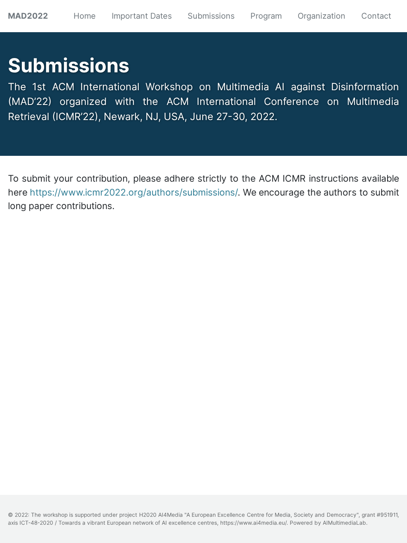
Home (85, 16)
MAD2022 (28, 16)
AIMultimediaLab (344, 523)
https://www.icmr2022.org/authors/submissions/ (134, 192)
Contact (376, 16)
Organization (321, 16)
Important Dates (142, 16)
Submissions (211, 16)
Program (266, 16)
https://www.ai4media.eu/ (253, 523)
